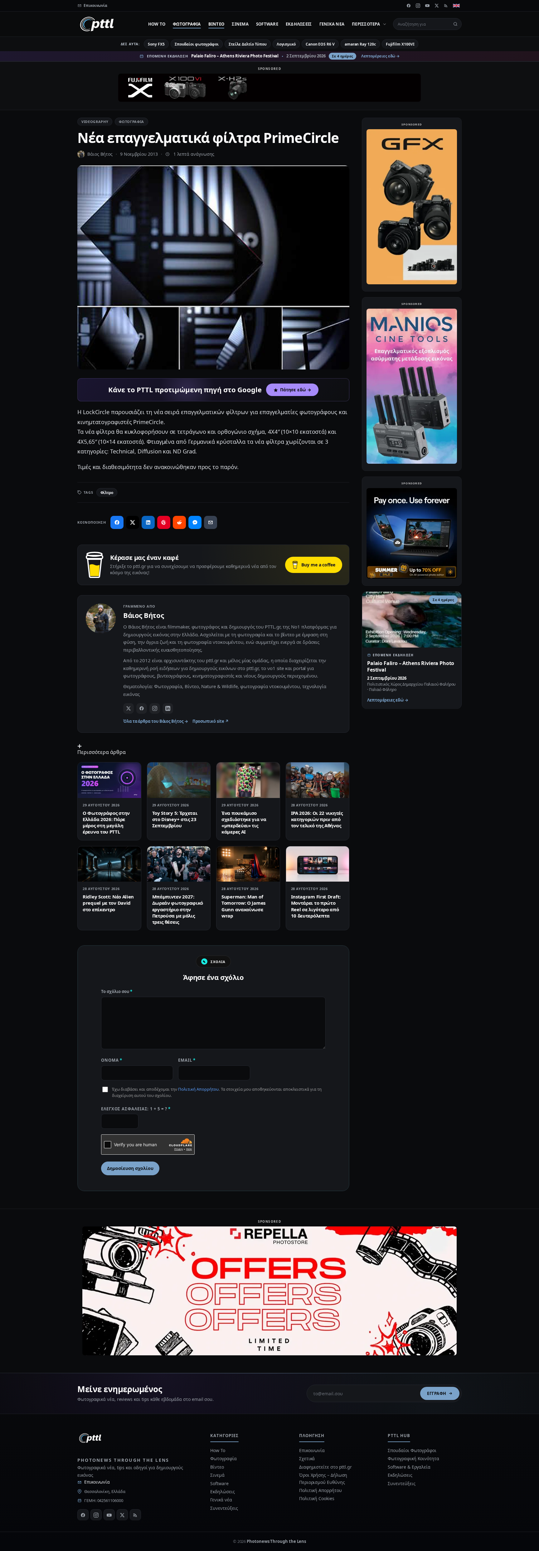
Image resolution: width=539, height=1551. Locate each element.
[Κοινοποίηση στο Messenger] (195, 522)
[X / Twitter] (128, 708)
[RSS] (446, 5)
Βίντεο (216, 24)
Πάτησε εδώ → (295, 390)
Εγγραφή (436, 1393)
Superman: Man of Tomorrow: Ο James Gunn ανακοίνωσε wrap (243, 906)
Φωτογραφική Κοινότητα (413, 1458)
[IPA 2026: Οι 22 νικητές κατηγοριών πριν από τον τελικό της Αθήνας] (317, 780)
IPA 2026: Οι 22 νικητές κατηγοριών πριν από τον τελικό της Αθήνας (317, 819)
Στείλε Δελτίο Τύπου (247, 44)
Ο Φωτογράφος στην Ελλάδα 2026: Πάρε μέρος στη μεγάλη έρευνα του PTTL (106, 822)
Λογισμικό (286, 44)
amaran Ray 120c (360, 44)
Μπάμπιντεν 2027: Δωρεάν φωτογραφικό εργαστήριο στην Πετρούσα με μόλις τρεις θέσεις (177, 909)
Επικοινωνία (97, 1482)
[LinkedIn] (168, 708)
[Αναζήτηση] (455, 24)
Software (267, 24)
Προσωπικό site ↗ (210, 721)
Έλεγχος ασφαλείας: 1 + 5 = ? (136, 1109)
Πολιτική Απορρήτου (198, 1089)
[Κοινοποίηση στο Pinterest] (163, 522)
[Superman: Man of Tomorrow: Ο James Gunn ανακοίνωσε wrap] (248, 864)
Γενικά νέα (332, 24)
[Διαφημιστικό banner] (269, 88)
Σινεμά (240, 24)
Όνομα (111, 1060)
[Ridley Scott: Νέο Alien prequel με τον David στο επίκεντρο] (109, 864)
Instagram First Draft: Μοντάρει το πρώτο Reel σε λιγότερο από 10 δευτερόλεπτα (316, 906)
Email (187, 1060)
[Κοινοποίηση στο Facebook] (117, 522)
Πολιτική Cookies (316, 1498)
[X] (436, 5)
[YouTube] (427, 5)
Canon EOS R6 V (320, 44)
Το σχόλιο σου (116, 991)
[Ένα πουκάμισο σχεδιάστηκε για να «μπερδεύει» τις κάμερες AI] (248, 780)
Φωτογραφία (187, 24)
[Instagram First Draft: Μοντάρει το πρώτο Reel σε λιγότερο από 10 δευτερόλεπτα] (317, 864)
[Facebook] (408, 5)
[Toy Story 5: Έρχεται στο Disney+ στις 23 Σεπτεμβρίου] (179, 780)
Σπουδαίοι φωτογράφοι (197, 44)
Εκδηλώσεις (299, 24)
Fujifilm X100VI (400, 44)
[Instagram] (418, 5)
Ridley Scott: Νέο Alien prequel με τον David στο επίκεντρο (108, 902)
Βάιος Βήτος (100, 154)
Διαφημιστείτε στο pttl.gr (325, 1467)
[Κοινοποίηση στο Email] (210, 522)
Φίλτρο (107, 492)
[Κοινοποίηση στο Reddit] (179, 522)
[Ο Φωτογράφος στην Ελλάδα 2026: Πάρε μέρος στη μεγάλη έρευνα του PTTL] (109, 780)
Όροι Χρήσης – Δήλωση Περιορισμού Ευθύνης (323, 1478)
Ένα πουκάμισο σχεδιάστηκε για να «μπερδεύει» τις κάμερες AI (243, 822)
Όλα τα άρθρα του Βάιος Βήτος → (155, 721)
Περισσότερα (366, 24)
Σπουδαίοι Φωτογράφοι (412, 1450)
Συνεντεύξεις (224, 1508)
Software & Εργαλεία (409, 1467)
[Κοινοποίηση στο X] (132, 522)
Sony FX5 (156, 44)
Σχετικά (307, 1458)
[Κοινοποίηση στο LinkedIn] (148, 522)
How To (157, 24)
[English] (456, 5)
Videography (94, 121)
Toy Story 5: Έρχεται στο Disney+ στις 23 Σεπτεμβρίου (174, 819)
